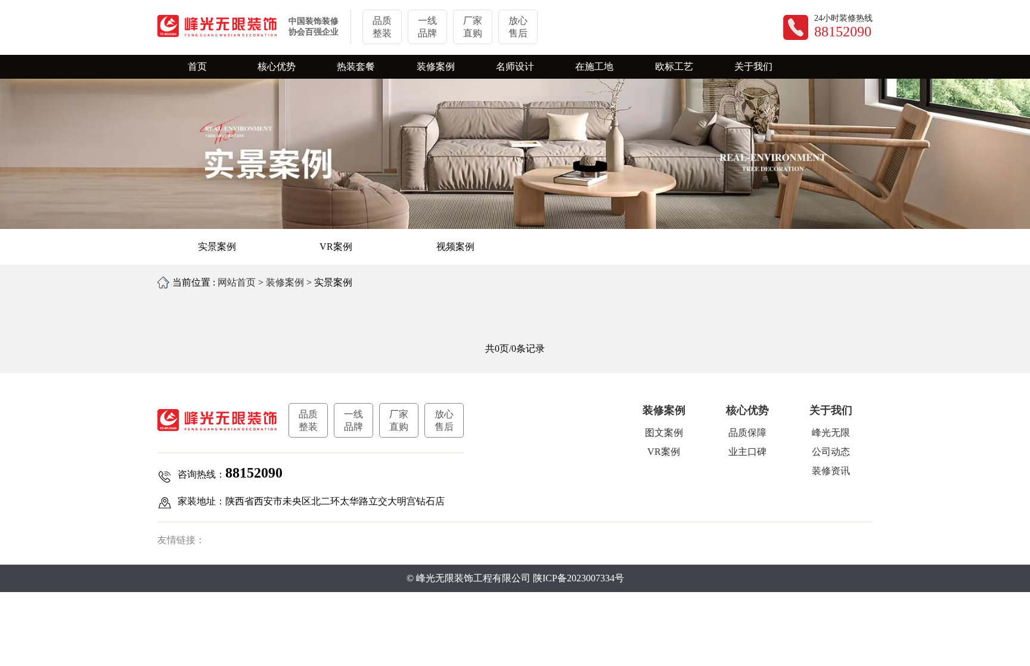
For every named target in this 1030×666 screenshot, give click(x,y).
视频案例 (455, 246)
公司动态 (831, 452)
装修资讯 (831, 471)
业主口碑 (747, 452)
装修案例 (285, 282)
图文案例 (664, 433)
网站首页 (237, 282)
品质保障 (747, 433)
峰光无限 (831, 433)
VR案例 (335, 246)
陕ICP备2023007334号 (578, 578)
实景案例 (217, 246)
